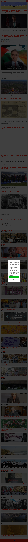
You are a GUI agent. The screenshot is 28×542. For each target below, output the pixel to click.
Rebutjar (14, 279)
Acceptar (14, 277)
